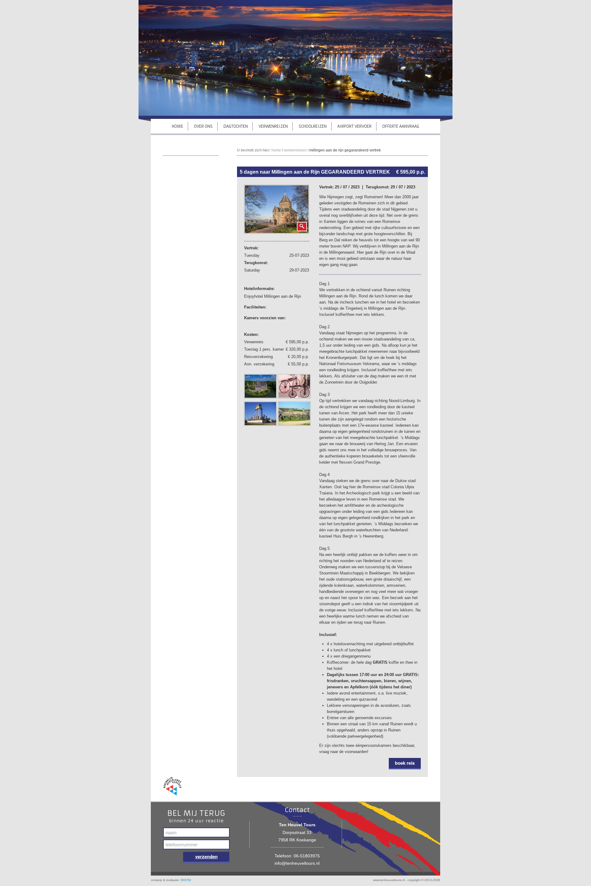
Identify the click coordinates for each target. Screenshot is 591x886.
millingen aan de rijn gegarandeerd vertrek (345, 150)
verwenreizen (295, 150)
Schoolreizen (313, 126)
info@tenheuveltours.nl (297, 863)
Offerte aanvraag (400, 126)
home (276, 150)
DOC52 (186, 880)
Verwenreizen (273, 126)
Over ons (203, 126)
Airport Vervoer (354, 126)
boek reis (405, 762)
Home (177, 126)
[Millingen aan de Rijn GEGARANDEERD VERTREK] (276, 208)
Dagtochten (235, 126)
